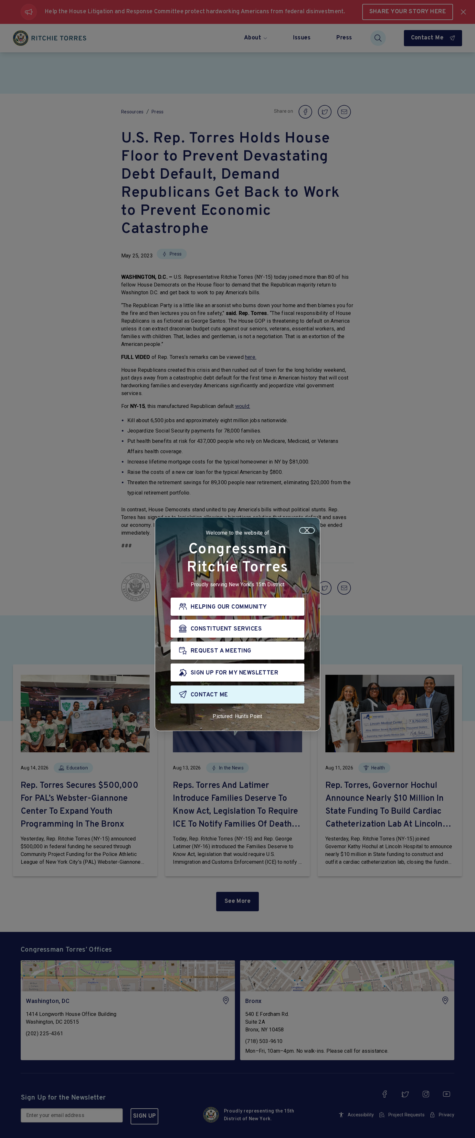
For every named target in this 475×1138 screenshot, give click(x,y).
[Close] (307, 530)
